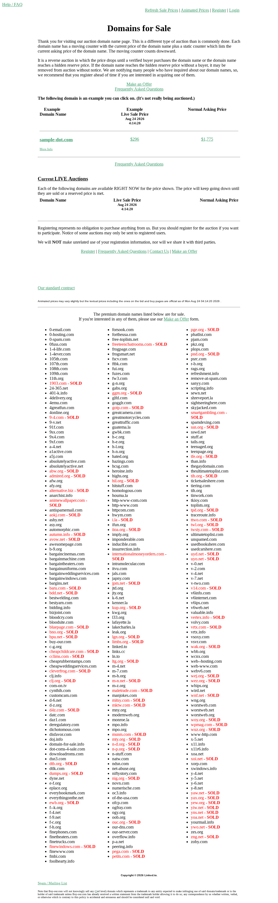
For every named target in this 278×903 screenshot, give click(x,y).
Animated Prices (195, 10)
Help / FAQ (12, 4)
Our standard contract (56, 288)
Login (234, 10)
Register (219, 10)
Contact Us (159, 251)
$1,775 (207, 139)
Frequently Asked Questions (139, 89)
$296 (134, 139)
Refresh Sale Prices (161, 10)
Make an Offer (139, 84)
